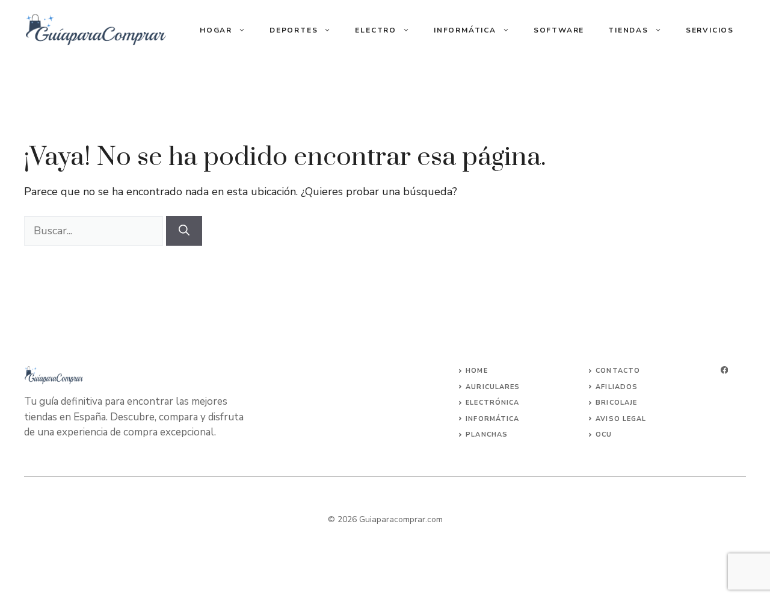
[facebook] (724, 370)
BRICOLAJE (616, 402)
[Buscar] (184, 231)
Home (476, 370)
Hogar (216, 30)
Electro (375, 30)
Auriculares (493, 386)
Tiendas (628, 30)
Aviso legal (621, 418)
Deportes (294, 30)
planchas (487, 434)
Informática (465, 30)
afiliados (617, 386)
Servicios (710, 30)
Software (559, 30)
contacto (618, 370)
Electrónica (492, 402)
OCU (604, 434)
